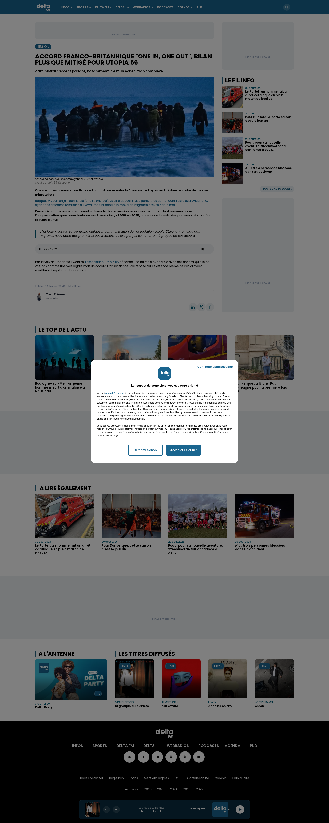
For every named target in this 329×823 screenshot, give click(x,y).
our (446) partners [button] (114, 392)
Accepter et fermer (183, 450)
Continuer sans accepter (215, 366)
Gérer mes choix (145, 450)
